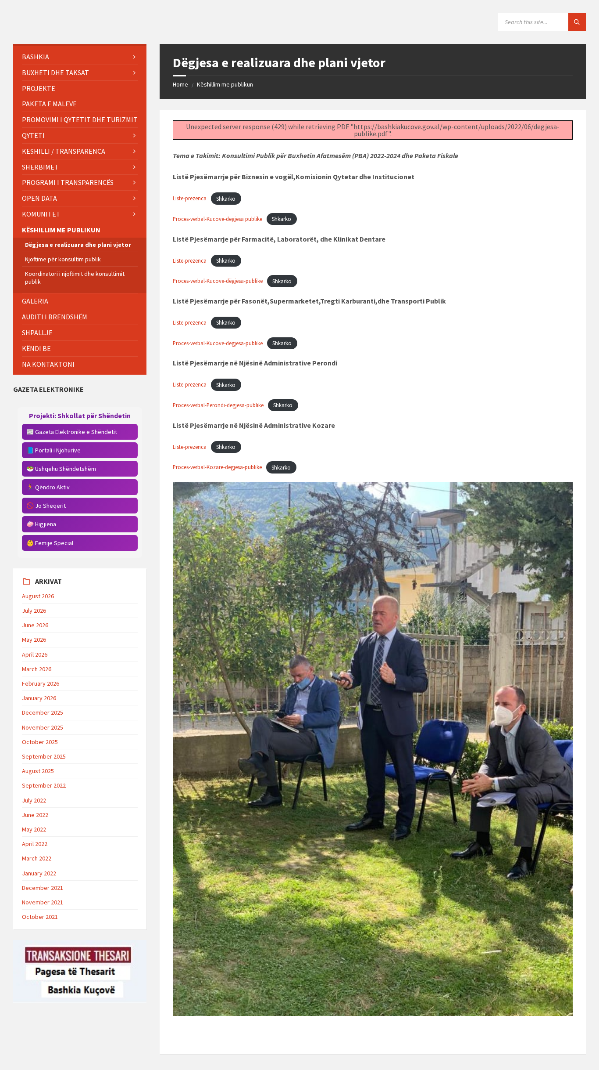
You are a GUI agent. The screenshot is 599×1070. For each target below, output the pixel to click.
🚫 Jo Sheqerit (46, 506)
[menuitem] (80, 57)
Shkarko (225, 198)
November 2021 (42, 902)
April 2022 (34, 844)
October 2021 (40, 917)
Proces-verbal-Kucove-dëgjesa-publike (218, 281)
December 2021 (42, 888)
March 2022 (36, 858)
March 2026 (36, 669)
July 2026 (34, 611)
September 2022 (44, 785)
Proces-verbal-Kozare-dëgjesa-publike (217, 467)
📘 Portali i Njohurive (53, 450)
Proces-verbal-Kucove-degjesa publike (217, 218)
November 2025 (42, 727)
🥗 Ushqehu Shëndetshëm (61, 469)
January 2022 (39, 873)
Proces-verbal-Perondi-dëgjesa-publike (218, 404)
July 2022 (34, 800)
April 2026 (34, 654)
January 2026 (39, 698)
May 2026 (34, 639)
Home (180, 84)
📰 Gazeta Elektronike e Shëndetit (71, 432)
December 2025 (42, 712)
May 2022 (34, 829)
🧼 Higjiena (41, 524)
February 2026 (40, 683)
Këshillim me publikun (225, 84)
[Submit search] (577, 22)
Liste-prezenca (190, 198)
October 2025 (40, 742)
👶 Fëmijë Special (49, 543)
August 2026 (38, 596)
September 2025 (44, 756)
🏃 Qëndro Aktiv (48, 487)
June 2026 (35, 625)
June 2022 (35, 815)
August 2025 (38, 771)
